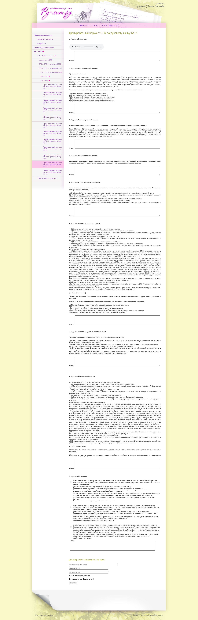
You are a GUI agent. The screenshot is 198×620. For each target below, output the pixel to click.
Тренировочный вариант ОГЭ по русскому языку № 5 (52, 117)
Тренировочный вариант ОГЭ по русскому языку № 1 (52, 86)
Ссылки (103, 25)
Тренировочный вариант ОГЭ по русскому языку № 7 (52, 133)
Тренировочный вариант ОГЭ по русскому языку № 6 (52, 125)
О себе (94, 25)
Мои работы (41, 43)
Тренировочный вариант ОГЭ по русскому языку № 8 (52, 141)
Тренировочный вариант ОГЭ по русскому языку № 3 (52, 102)
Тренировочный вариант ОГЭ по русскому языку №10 (52, 156)
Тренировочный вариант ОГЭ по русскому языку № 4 (52, 110)
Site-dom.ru (158, 615)
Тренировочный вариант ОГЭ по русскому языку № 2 (52, 94)
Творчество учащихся (45, 39)
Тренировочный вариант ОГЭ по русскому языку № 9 (52, 149)
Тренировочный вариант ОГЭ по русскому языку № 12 (52, 172)
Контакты (113, 25)
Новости (84, 25)
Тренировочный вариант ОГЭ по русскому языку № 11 (52, 164)
